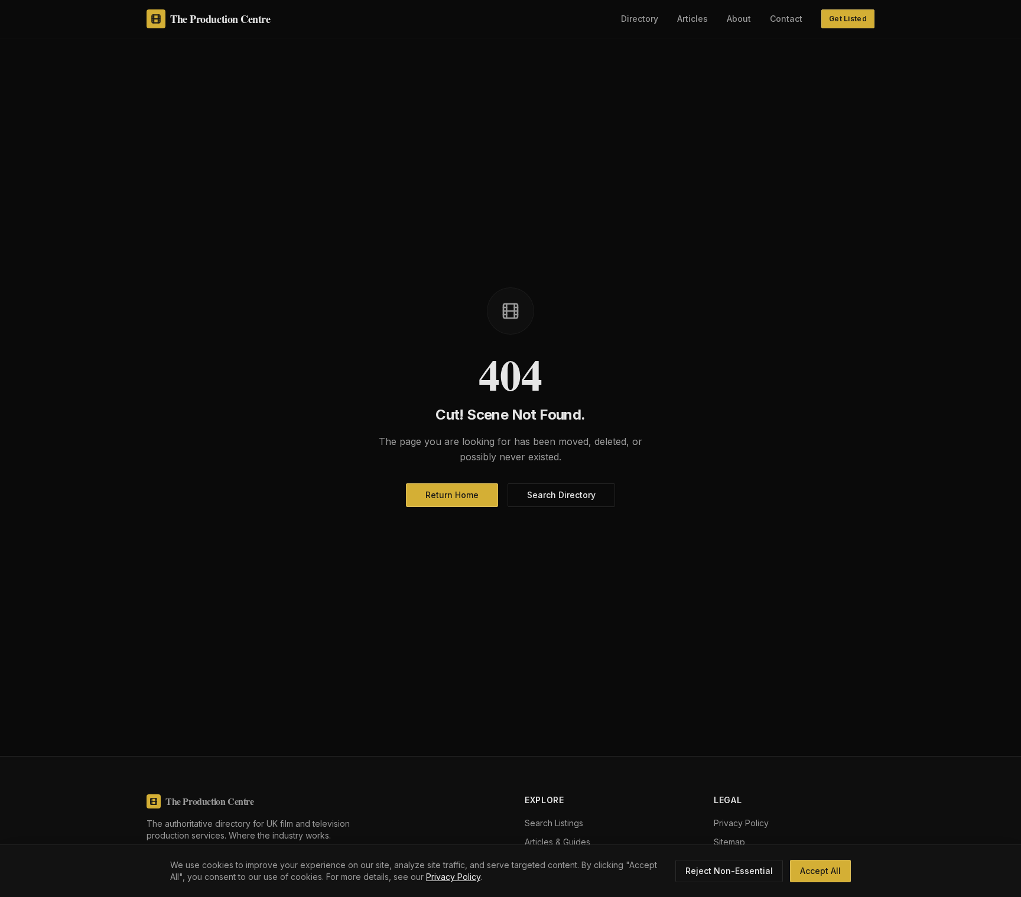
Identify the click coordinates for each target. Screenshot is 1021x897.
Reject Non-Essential (729, 871)
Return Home (452, 495)
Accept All (820, 871)
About (739, 19)
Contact (786, 19)
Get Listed (848, 18)
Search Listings (554, 823)
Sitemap (729, 842)
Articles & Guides (557, 842)
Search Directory (561, 495)
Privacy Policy (453, 877)
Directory (639, 19)
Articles (692, 19)
